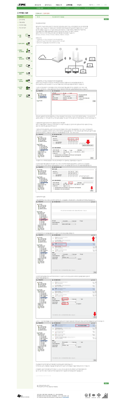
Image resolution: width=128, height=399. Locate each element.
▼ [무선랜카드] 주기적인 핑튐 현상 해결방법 (47, 386)
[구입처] (80, 6)
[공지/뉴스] (48, 6)
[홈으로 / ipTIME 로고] (25, 3)
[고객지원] (69, 6)
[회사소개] (38, 6)
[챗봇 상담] (25, 36)
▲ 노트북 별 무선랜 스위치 (43, 385)
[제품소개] (59, 6)
